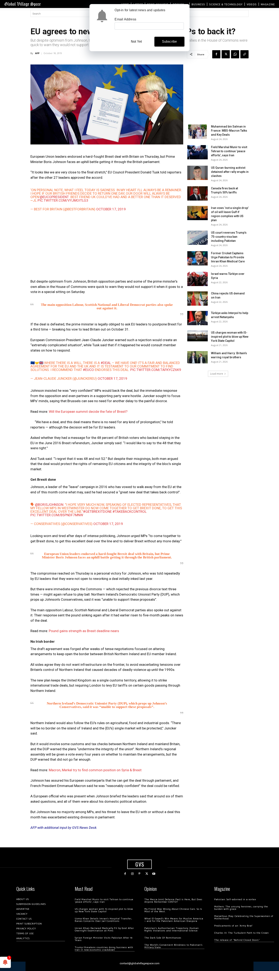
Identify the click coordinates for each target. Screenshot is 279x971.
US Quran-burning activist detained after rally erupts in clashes (230, 172)
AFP (37, 53)
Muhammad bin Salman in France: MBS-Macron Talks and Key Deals (229, 130)
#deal (106, 363)
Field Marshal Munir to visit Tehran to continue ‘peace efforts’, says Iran (229, 151)
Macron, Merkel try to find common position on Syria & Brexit (95, 770)
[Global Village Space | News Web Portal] (22, 4)
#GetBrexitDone (97, 511)
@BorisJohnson (49, 505)
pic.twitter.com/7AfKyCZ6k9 (155, 370)
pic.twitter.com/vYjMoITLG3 (63, 200)
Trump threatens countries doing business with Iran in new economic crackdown (104, 948)
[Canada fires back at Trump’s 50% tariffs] (197, 193)
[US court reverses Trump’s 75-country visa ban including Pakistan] (197, 238)
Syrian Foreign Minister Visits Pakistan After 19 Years (103, 939)
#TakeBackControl (130, 511)
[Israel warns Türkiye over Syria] (197, 279)
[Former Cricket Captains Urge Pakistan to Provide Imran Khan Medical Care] (197, 258)
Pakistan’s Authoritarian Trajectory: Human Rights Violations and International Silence (171, 929)
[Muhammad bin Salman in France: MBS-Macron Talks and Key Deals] (197, 131)
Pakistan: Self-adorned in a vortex (235, 899)
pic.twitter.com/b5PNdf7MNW (56, 515)
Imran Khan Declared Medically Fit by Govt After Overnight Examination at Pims (104, 929)
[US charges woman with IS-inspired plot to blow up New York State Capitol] (197, 336)
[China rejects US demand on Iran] (197, 298)
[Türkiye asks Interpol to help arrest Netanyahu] (197, 318)
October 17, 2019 (111, 209)
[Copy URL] (244, 54)
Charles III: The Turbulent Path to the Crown (241, 933)
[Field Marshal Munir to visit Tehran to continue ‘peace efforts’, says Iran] (197, 152)
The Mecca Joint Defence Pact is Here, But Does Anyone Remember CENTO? (173, 901)
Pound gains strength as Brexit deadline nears (84, 631)
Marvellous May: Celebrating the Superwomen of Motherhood (243, 917)
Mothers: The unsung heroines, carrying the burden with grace (241, 908)
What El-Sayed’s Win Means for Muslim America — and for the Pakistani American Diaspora (173, 920)
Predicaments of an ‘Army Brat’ (233, 926)
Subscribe (169, 41)
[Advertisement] (106, 247)
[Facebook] (216, 54)
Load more (216, 373)
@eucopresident (54, 197)
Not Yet (136, 41)
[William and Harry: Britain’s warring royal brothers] (197, 357)
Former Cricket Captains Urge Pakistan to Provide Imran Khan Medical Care (228, 257)
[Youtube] (153, 873)
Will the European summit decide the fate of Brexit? (88, 411)
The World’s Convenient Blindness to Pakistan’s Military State (173, 946)
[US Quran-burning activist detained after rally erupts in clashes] (197, 173)
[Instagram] (132, 873)
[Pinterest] (139, 873)
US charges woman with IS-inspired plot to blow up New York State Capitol (229, 336)
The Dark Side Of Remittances (162, 938)
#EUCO (88, 370)
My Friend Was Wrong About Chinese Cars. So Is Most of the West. (173, 910)
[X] (226, 54)
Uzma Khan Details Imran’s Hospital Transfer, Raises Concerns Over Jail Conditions (103, 920)
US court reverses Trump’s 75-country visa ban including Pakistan (229, 236)
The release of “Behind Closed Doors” (237, 940)
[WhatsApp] (235, 54)
